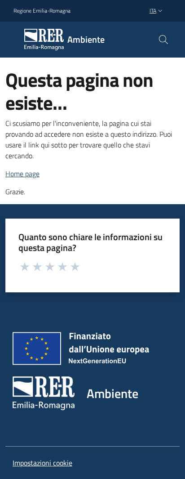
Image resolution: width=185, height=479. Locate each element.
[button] (163, 39)
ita (153, 10)
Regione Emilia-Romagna (41, 11)
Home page (22, 173)
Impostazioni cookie (42, 462)
